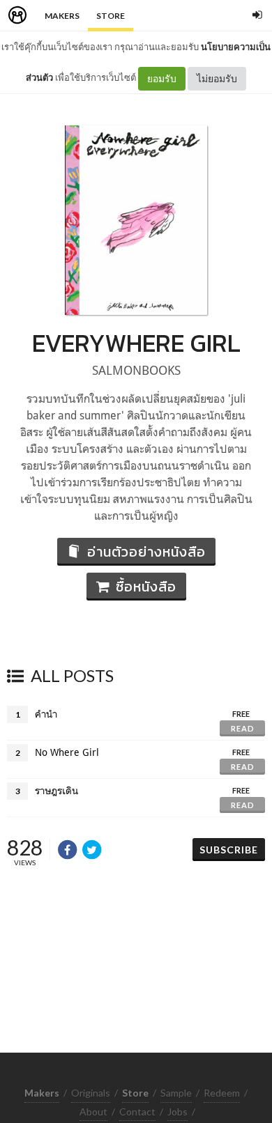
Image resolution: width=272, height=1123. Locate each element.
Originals (90, 1093)
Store (110, 15)
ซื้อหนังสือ (146, 586)
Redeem (222, 1093)
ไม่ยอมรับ (217, 78)
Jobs (177, 1111)
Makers (62, 15)
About (93, 1111)
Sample (176, 1093)
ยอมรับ (161, 78)
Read (243, 728)
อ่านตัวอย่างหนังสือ (146, 551)
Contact (137, 1111)
